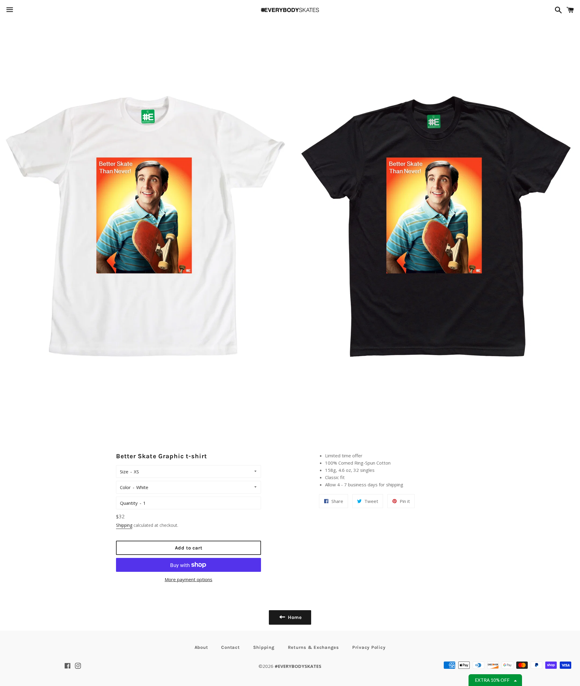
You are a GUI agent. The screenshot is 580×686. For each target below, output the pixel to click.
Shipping (124, 525)
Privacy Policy (369, 647)
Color (125, 487)
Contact (230, 647)
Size (124, 472)
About (201, 647)
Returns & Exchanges (313, 647)
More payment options (188, 579)
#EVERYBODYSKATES (298, 666)
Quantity (129, 503)
